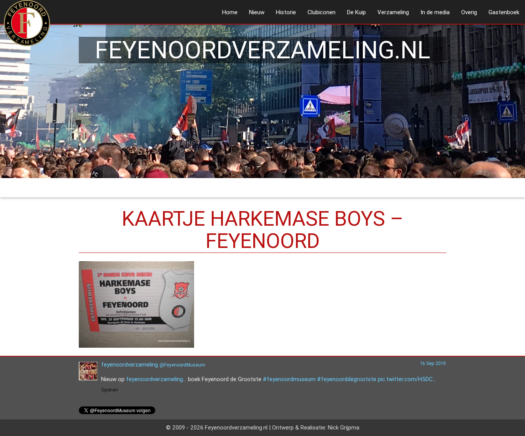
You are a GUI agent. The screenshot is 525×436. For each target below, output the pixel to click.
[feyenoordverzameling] (88, 378)
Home (230, 12)
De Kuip (356, 12)
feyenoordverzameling (129, 364)
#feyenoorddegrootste (346, 379)
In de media (435, 12)
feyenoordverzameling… (156, 379)
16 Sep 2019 (433, 363)
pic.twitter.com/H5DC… (407, 379)
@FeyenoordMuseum (182, 365)
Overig (469, 12)
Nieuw (256, 12)
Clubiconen (321, 12)
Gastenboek (503, 12)
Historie (286, 12)
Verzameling (393, 12)
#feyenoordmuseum (289, 379)
